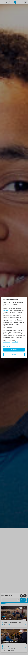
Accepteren (14, 349)
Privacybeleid (15, 342)
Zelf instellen (6, 346)
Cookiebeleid (6, 342)
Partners (5, 310)
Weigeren (14, 354)
